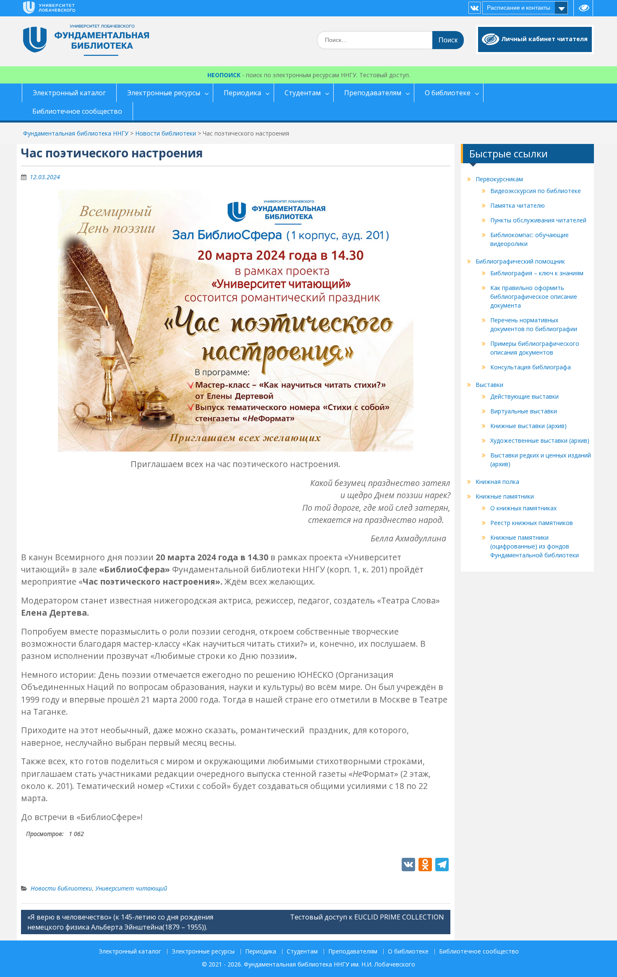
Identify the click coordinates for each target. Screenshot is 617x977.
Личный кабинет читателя (544, 39)
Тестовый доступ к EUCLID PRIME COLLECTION (367, 917)
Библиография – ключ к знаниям (536, 273)
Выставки (489, 385)
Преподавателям (372, 92)
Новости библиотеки (61, 888)
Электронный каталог (69, 92)
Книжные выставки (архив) (528, 426)
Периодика (242, 92)
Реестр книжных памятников (531, 523)
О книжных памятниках (523, 508)
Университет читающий (131, 888)
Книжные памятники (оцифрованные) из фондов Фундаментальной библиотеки (534, 546)
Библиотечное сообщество (77, 111)
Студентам (303, 92)
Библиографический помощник (520, 261)
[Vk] (474, 8)
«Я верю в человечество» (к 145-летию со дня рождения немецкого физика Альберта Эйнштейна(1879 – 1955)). (120, 922)
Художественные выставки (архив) (539, 440)
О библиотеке (448, 92)
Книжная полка (497, 482)
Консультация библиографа (530, 367)
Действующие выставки (524, 396)
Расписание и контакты (518, 7)
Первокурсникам (499, 179)
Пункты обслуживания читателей (538, 220)
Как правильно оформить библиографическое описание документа (533, 296)
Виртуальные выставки (523, 411)
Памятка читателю (517, 205)
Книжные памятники (505, 496)
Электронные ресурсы (163, 92)
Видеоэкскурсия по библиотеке (535, 191)
